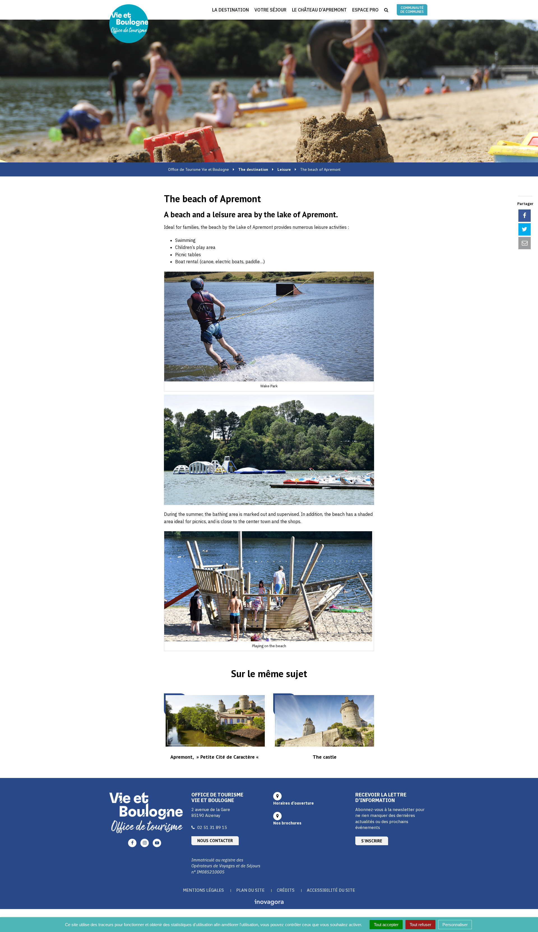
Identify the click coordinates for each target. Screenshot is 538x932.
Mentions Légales (203, 890)
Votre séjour (270, 10)
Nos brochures (287, 823)
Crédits (285, 890)
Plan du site (250, 890)
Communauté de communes (412, 10)
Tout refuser (420, 924)
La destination (230, 10)
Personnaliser (455, 924)
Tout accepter (386, 924)
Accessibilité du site (331, 890)
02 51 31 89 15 (212, 827)
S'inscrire (371, 841)
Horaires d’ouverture (293, 803)
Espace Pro (365, 10)
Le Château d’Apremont (319, 10)
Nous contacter (215, 840)
